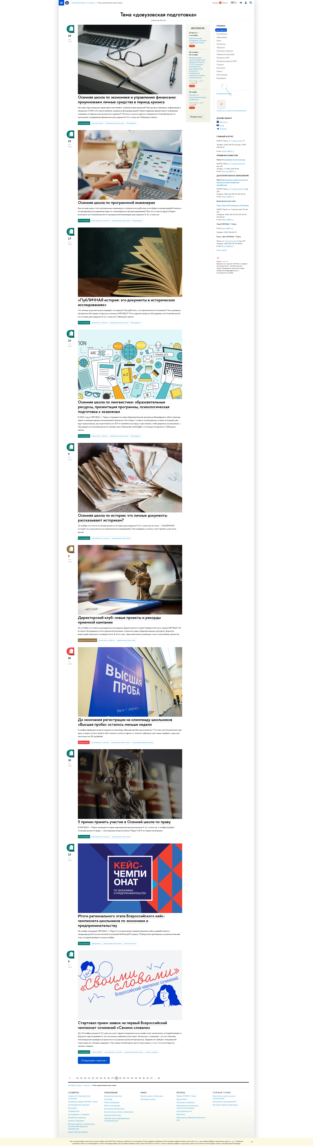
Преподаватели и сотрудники (78, 1114)
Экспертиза (221, 44)
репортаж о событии (99, 322)
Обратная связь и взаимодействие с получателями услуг (117, 1119)
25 (105, 1078)
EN (236, 2)
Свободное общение (225, 51)
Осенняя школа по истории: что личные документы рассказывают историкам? (122, 518)
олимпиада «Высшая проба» (142, 742)
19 (81, 1078)
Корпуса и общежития (76, 1121)
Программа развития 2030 (227, 61)
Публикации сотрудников (186, 1102)
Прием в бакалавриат (111, 1102)
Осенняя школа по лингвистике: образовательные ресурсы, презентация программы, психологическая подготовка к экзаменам (123, 406)
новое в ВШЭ (97, 1052)
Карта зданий (222, 250)
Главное (219, 71)
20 (85, 1078)
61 (159, 1078)
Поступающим (222, 34)
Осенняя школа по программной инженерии (116, 202)
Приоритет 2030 (223, 57)
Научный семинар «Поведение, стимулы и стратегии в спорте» (197, 40)
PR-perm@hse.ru (228, 246)
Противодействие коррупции (78, 1105)
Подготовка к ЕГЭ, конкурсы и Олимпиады (233, 205)
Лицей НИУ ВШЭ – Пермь (226, 224)
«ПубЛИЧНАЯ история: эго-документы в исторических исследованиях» (126, 302)
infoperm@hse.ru (228, 151)
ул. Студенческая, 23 (237, 189)
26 (108, 1078)
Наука (219, 40)
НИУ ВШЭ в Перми (75, 1085)
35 (144, 1078)
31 (128, 1078)
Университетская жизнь (226, 54)
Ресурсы (181, 1092)
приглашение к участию (100, 220)
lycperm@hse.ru (227, 228)
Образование (222, 37)
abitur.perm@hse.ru (229, 171)
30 (124, 1078)
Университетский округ (112, 1115)
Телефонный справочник (77, 1117)
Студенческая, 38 (231, 241)
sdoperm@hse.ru (228, 196)
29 (120, 1078)
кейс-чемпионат (130, 943)
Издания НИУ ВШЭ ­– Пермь (186, 1096)
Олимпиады (108, 1099)
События (220, 64)
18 (77, 1078)
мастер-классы (97, 123)
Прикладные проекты (148, 1099)
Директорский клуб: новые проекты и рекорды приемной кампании (119, 620)
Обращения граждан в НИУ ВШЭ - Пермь (83, 1102)
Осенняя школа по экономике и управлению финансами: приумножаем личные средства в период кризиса (127, 99)
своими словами (151, 1052)
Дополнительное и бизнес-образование (118, 1112)
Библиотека (181, 1114)
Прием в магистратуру (112, 1105)
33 (136, 1078)
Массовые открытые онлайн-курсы (225, 1105)
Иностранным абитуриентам (114, 1109)
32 (132, 1078)
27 (112, 1078)
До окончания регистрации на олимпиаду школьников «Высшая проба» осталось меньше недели (125, 722)
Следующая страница (93, 1060)
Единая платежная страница (78, 1132)
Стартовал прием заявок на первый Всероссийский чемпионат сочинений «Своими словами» (122, 1025)
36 (147, 1078)
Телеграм (223, 129)
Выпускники (221, 68)
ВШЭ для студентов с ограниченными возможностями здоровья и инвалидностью (81, 1126)
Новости (87, 1085)
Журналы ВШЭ (182, 1099)
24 (101, 1078)
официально (96, 943)
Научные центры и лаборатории (151, 1096)
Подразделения (73, 1111)
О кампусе (73, 1092)
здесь (197, 1141)
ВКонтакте (224, 122)
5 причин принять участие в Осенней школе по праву (124, 821)
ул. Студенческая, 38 (237, 141)
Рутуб (222, 125)
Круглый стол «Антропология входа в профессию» (197, 97)
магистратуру (239, 160)
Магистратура (222, 74)
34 (140, 1078)
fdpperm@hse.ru (228, 219)
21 (89, 1078)
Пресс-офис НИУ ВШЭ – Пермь (229, 236)
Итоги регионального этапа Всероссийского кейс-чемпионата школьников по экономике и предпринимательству (121, 920)
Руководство (72, 1108)
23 (97, 1078)
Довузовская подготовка (226, 201)
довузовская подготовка (115, 123)
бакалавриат (228, 160)
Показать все (196, 116)
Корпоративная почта (184, 1111)
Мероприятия (197, 28)
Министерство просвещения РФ (224, 1102)
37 (151, 1078)
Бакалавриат (221, 78)
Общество (221, 47)
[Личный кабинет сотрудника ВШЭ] (246, 3)
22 (93, 1078)
